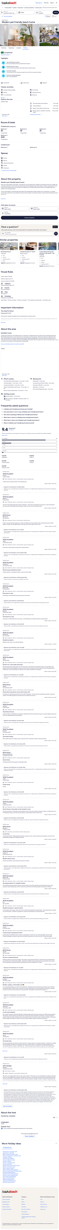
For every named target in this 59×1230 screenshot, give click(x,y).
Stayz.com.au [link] (43, 1209)
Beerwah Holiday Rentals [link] (9, 1178)
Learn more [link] (4, 436)
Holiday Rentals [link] (8, 7)
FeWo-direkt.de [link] (43, 1204)
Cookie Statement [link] (25, 1214)
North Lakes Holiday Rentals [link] (9, 1176)
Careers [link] (23, 1201)
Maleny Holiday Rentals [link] (8, 1179)
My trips (46, 2)
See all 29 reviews (5, 54)
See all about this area (35, 114)
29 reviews (11, 429)
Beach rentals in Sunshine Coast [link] (10, 1154)
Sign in (52, 2)
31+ (56, 44)
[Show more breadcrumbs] (2, 7)
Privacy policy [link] (24, 1211)
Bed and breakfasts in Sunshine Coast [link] (12, 1155)
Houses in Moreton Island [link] (9, 1160)
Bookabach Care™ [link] (6, 1201)
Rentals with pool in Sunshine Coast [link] (11, 1165)
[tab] (7, 1147)
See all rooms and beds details (9, 170)
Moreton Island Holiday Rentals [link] (10, 1175)
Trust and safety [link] (5, 1204)
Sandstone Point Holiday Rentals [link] (10, 1174)
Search (56, 12)
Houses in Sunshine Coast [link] (9, 1162)
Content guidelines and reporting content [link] (28, 1217)
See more (3, 198)
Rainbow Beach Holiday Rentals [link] (10, 1169)
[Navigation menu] (56, 3)
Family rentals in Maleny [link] (8, 1158)
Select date (7, 209)
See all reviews (7, 1106)
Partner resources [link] (6, 1206)
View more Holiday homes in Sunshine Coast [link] (11, 344)
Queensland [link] (20, 7)
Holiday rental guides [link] (6, 1209)
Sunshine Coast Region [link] (29, 7)
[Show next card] (57, 255)
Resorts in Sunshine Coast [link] (9, 1167)
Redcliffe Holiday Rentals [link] (9, 1182)
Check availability (29, 217)
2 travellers (7, 214)
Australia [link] (14, 7)
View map (4, 116)
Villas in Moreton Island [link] (8, 1168)
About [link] (22, 1199)
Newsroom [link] (23, 1206)
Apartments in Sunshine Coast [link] (10, 1151)
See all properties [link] (8, 16)
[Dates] (26, 12)
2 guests (40, 13)
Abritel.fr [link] (42, 1201)
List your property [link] (6, 1199)
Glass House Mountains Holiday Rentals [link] (12, 1171)
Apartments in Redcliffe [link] (8, 1153)
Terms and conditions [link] (25, 1209)
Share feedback (29, 1136)
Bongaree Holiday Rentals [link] (9, 1172)
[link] (54, 16)
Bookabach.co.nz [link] (43, 1206)
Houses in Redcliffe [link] (7, 1164)
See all (2, 97)
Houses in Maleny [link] (7, 1161)
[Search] (56, 233)
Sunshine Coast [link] (38, 7)
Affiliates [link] (23, 1204)
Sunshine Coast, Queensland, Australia (10, 13)
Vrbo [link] (41, 1199)
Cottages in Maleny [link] (7, 1157)
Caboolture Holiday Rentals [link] (9, 1180)
